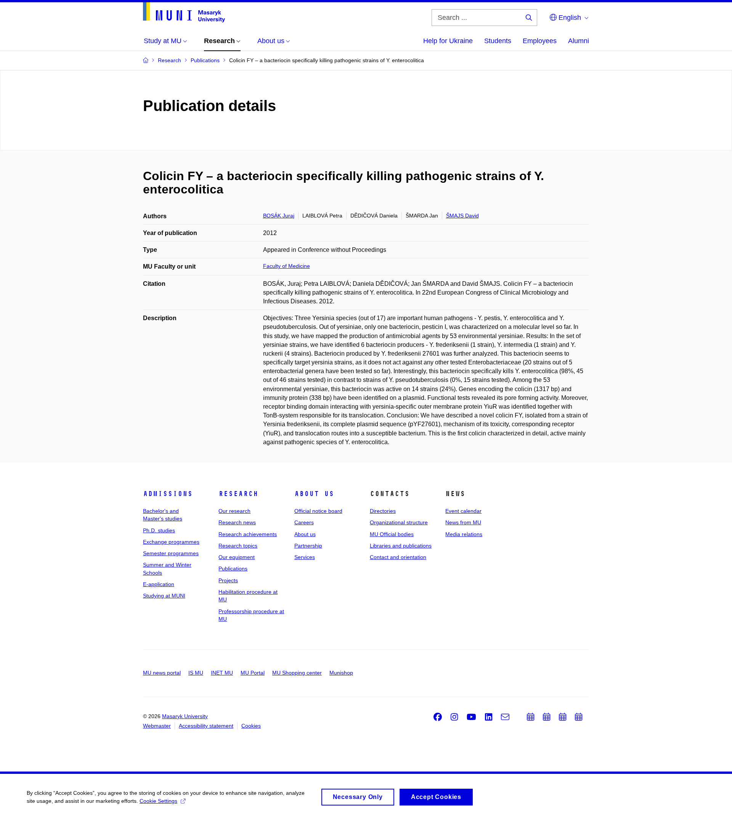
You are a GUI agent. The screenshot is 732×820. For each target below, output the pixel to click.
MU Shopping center (297, 673)
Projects (228, 580)
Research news (237, 522)
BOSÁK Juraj (278, 216)
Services (304, 557)
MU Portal (253, 673)
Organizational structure (399, 522)
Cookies (251, 726)
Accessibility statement (206, 726)
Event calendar (463, 511)
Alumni (578, 41)
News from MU (463, 522)
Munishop (341, 673)
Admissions (168, 494)
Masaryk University (185, 716)
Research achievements (247, 534)
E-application (158, 584)
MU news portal (162, 673)
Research (238, 494)
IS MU (195, 673)
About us (314, 494)
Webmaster (157, 726)
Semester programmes (171, 553)
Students (497, 41)
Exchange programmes (171, 542)
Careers (304, 522)
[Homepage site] (184, 12)
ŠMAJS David (462, 216)
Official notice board (318, 511)
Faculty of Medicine (286, 266)
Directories (383, 511)
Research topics (237, 546)
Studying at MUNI (164, 596)
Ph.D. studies (159, 530)
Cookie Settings (158, 801)
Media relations (463, 534)
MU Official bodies (392, 534)
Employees (540, 41)
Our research (234, 511)
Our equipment (236, 557)
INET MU (222, 673)
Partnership (308, 546)
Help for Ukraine (448, 41)
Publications (232, 568)
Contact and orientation (398, 557)
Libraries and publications (401, 546)
